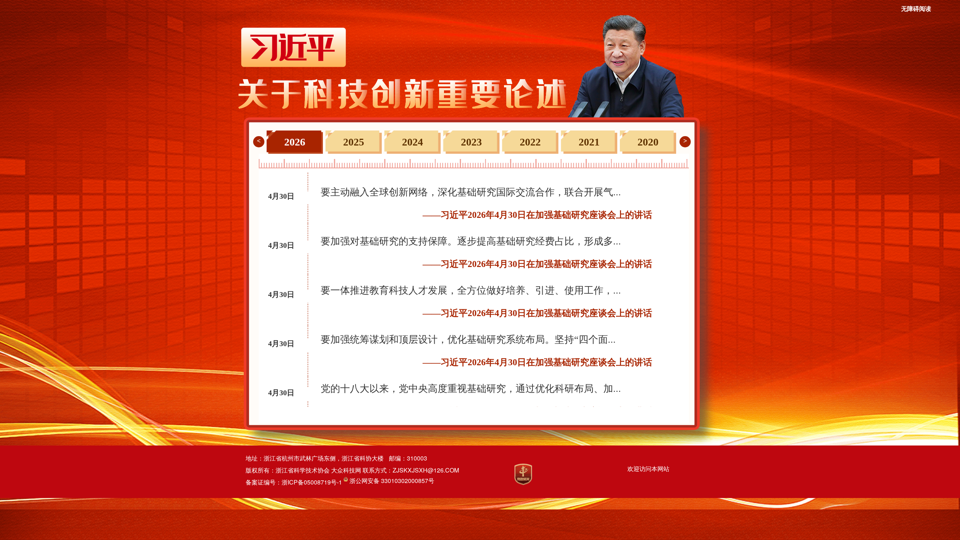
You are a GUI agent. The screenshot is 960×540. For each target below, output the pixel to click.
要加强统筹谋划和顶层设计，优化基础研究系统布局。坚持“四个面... (468, 339)
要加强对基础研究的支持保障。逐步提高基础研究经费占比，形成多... (471, 241)
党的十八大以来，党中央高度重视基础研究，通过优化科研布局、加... (471, 388)
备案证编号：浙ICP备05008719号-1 (295, 482)
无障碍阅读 (916, 9)
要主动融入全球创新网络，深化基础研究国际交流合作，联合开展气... (471, 192)
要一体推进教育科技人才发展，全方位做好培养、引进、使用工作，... (471, 290)
